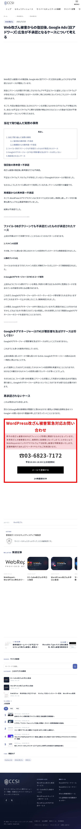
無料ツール (53, 821)
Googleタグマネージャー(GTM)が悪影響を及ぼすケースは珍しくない (33, 152)
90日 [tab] (17, 708)
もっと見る (7, 701)
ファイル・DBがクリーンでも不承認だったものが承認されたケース (32, 148)
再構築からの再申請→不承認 (23, 144)
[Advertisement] (40, 60)
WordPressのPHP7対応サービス (45, 804)
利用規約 (61, 821)
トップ (8, 9)
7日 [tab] (6, 708)
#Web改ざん (19, 760)
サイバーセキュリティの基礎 (49, 9)
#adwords (8, 760)
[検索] (75, 666)
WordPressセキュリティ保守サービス (45, 797)
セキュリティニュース (24, 9)
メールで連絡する (40, 469)
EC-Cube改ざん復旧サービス (45, 790)
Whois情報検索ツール (67, 794)
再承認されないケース (15, 156)
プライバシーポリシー (41, 825)
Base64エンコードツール (68, 788)
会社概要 (45, 821)
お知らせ (37, 821)
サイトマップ (55, 825)
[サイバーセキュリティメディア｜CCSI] (9, 3)
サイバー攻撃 (69, 9)
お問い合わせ (65, 825)
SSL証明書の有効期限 (67, 798)
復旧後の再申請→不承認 (21, 141)
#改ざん (28, 760)
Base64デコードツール (68, 783)
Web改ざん (18, 522)
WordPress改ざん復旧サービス (45, 784)
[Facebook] (6, 800)
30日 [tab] (11, 708)
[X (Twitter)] (12, 800)
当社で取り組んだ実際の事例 (18, 137)
